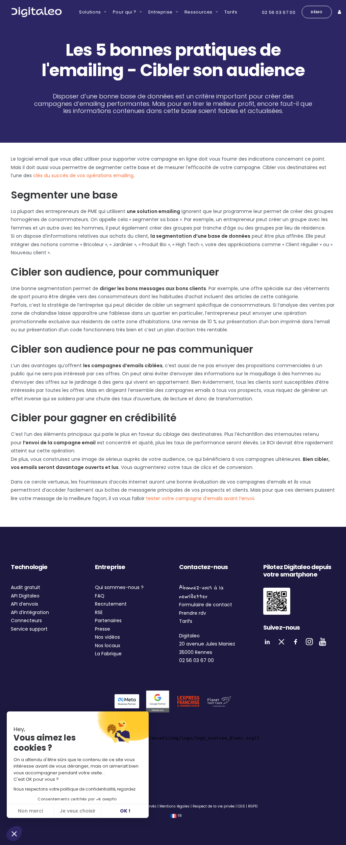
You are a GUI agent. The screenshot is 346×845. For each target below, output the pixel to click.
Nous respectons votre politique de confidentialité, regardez (74, 789)
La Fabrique (108, 653)
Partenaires (108, 620)
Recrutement (111, 604)
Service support (29, 629)
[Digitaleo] (36, 12)
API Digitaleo (25, 595)
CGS (241, 806)
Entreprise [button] (160, 12)
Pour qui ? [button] (125, 12)
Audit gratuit (25, 587)
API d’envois (24, 604)
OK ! (125, 810)
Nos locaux (107, 645)
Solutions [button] (90, 12)
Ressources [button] (198, 12)
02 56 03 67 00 (279, 12)
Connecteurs (26, 620)
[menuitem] (90, 12)
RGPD (252, 806)
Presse (102, 629)
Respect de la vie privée (213, 806)
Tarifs (231, 12)
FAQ (99, 595)
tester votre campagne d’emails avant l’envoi (200, 498)
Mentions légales (174, 806)
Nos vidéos (107, 637)
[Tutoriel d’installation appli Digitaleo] (276, 601)
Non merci (30, 810)
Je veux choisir (78, 810)
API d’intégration (30, 612)
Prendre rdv (192, 613)
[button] (14, 833)
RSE (99, 612)
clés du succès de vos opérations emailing (83, 175)
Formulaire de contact (205, 604)
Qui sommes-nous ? (119, 587)
